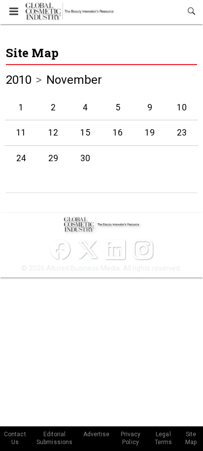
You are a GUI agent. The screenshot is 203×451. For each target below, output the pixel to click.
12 (53, 133)
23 (182, 133)
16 (118, 133)
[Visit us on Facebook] (60, 249)
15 (85, 133)
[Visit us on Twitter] (88, 249)
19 (150, 133)
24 (21, 158)
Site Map (32, 53)
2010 (19, 80)
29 (53, 158)
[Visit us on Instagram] (143, 249)
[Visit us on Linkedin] (115, 249)
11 (21, 133)
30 (85, 158)
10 (182, 107)
